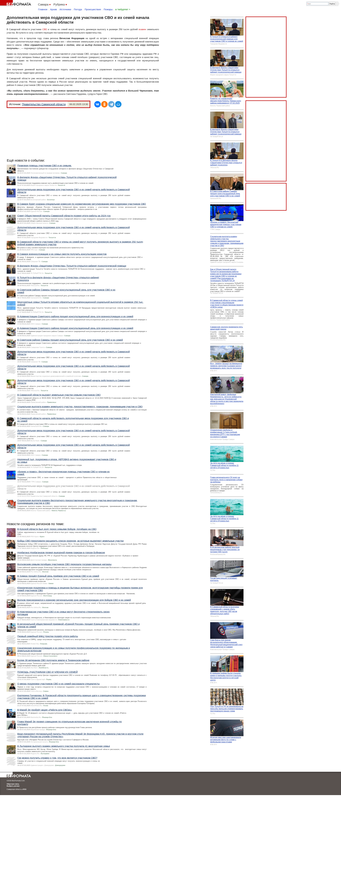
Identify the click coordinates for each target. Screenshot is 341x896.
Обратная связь (13, 784)
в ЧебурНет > (122, 9)
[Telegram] (111, 104)
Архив (53, 9)
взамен (142, 29)
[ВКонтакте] (97, 104)
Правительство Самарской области (44, 104)
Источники (65, 9)
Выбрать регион (13, 786)
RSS (24, 789)
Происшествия (93, 9)
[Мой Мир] (118, 104)
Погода (78, 9)
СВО (44, 29)
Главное (42, 9)
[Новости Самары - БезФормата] (16, 3)
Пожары (108, 9)
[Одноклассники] (104, 104)
